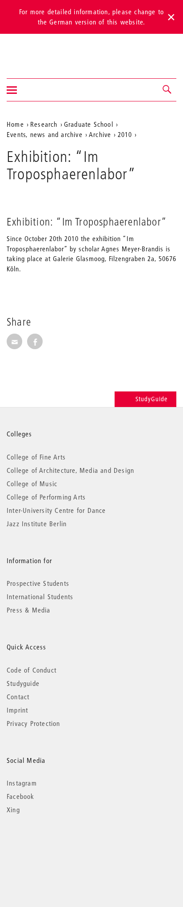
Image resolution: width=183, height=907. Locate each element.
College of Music (32, 483)
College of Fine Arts (36, 456)
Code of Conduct (31, 669)
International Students (40, 596)
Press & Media (29, 609)
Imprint (17, 709)
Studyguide (23, 683)
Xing (13, 809)
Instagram (22, 782)
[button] (167, 90)
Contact (18, 696)
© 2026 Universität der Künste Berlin (53, 847)
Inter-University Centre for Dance (56, 510)
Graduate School (88, 124)
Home (15, 124)
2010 (125, 134)
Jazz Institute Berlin (37, 523)
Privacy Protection (33, 723)
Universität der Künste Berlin (41, 50)
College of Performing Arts (46, 496)
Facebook (21, 796)
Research (44, 124)
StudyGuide (151, 399)
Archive (100, 134)
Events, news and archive (45, 134)
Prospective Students (38, 583)
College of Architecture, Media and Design (70, 470)
